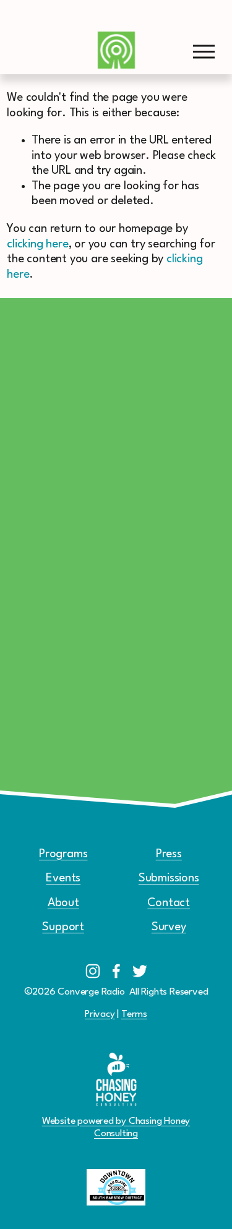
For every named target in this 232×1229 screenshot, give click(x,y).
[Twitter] (139, 971)
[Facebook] (116, 971)
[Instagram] (92, 971)
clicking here (37, 244)
